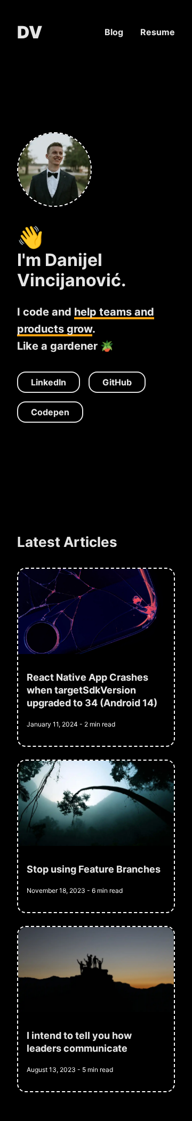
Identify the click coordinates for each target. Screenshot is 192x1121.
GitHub (117, 382)
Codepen (50, 412)
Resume (157, 32)
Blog (114, 32)
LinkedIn (48, 382)
